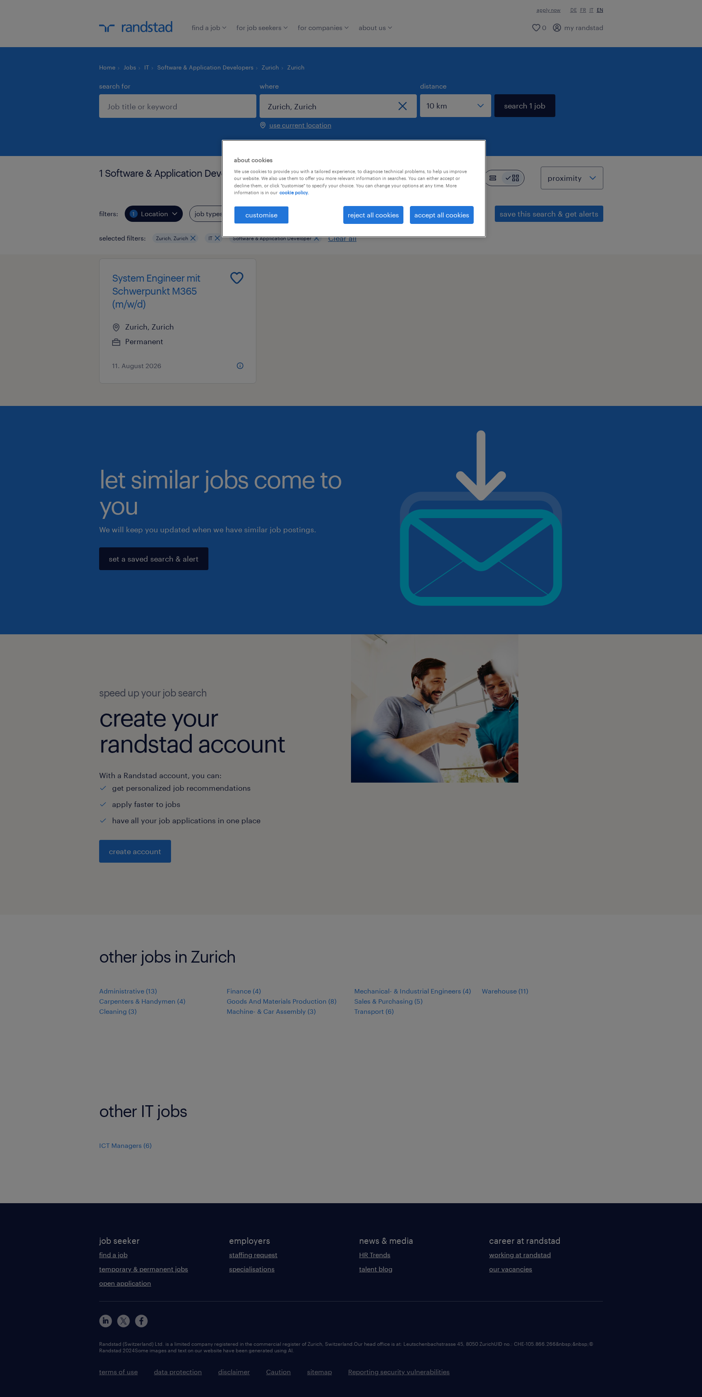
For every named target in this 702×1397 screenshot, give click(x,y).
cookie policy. (294, 192)
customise (261, 215)
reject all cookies (373, 215)
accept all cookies (441, 215)
